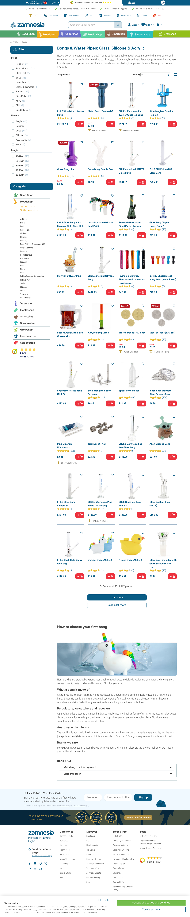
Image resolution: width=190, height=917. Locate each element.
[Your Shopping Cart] (160, 25)
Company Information (122, 840)
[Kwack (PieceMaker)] (132, 544)
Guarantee (117, 873)
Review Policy (118, 868)
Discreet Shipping (93, 877)
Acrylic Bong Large (98, 332)
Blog (88, 840)
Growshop (26, 329)
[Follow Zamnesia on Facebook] (29, 863)
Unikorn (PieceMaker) (100, 560)
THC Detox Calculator (29, 210)
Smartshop (27, 316)
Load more (116, 597)
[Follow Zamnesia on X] (45, 863)
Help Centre (117, 836)
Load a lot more (117, 605)
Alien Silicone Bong (159, 443)
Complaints (117, 877)
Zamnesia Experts (93, 873)
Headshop (26, 201)
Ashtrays (23, 219)
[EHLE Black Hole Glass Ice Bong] (70, 544)
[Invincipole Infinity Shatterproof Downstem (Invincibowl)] (132, 259)
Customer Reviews (93, 859)
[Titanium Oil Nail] (101, 428)
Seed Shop (26, 195)
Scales (23, 283)
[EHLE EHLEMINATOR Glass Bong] (163, 153)
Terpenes (24, 294)
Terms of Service (79, 805)
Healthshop (27, 310)
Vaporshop (26, 303)
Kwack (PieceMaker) (130, 560)
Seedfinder (90, 836)
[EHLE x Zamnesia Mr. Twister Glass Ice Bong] (132, 95)
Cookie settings (151, 909)
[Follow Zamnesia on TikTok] (29, 868)
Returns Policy (119, 863)
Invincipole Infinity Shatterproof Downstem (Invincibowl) (132, 279)
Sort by (136, 74)
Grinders (23, 251)
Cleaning (23, 237)
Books (22, 226)
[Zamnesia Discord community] (40, 868)
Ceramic (20, 126)
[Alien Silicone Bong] (163, 428)
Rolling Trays (25, 280)
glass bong (134, 694)
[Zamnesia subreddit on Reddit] (35, 868)
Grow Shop (64, 863)
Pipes (22, 269)
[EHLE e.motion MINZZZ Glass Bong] (132, 153)
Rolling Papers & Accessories (32, 276)
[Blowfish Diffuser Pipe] (70, 259)
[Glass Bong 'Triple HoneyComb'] (163, 206)
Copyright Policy (119, 882)
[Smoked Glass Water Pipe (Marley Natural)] (132, 206)
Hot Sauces (25, 258)
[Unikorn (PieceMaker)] (101, 544)
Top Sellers (90, 850)
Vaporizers (64, 845)
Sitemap (89, 882)
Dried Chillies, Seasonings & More (34, 244)
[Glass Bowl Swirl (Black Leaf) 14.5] (101, 206)
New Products (92, 845)
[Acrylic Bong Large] (101, 316)
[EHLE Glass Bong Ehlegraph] (70, 486)
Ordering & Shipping (121, 850)
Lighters (23, 262)
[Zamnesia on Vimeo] (40, 863)
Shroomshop (27, 323)
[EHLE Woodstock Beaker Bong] (70, 95)
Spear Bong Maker (129, 390)
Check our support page (42, 855)
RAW (22, 272)
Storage (23, 290)
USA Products (25, 297)
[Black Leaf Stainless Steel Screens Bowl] (163, 374)
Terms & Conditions (121, 854)
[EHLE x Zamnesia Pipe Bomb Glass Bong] (101, 486)
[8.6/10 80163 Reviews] (30, 349)
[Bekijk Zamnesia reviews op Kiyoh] (14, 351)
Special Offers (65, 873)
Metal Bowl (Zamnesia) (100, 111)
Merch (62, 868)
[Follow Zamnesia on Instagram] (35, 863)
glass (111, 59)
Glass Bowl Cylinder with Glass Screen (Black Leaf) (162, 564)
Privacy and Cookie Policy (123, 859)
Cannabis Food (26, 230)
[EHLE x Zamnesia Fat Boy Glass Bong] (132, 428)
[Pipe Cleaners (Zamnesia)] (70, 428)
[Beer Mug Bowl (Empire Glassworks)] (70, 316)
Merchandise (28, 336)
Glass (18, 130)
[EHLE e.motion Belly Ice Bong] (101, 259)
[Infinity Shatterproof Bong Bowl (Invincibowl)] (163, 259)
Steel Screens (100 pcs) (162, 332)
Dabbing (23, 240)
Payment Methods (120, 845)
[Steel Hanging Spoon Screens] (101, 374)
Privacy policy (104, 900)
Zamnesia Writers (93, 868)
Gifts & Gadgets (26, 247)
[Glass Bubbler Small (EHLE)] (163, 486)
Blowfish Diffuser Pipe (69, 275)
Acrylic (130, 698)
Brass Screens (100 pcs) (132, 332)
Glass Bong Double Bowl (101, 169)
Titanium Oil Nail (97, 443)
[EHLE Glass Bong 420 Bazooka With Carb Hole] (70, 206)
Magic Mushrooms (67, 859)
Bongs (22, 223)
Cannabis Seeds (66, 836)
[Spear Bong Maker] (132, 374)
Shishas (23, 287)
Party (22, 265)
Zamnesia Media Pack (95, 863)
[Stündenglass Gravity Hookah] (163, 95)
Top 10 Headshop (27, 206)
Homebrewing (26, 255)
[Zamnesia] (37, 25)
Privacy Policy (65, 805)
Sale (61, 877)
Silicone (68, 698)
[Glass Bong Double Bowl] (101, 153)
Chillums (23, 233)
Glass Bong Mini (65, 169)
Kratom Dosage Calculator (150, 848)
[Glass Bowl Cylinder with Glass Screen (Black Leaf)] (163, 544)
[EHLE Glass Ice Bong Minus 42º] (132, 486)
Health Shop (65, 850)
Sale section (27, 342)
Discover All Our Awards (138, 817)
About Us (90, 854)
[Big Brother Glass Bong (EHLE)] (70, 374)
